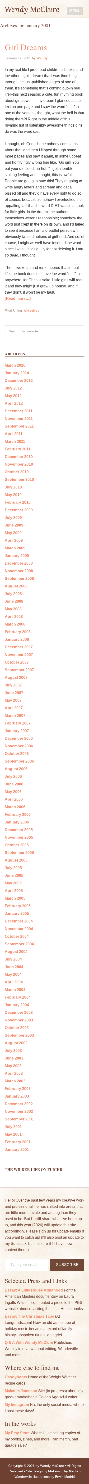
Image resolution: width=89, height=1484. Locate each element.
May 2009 (13, 533)
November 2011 (19, 419)
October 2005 (17, 845)
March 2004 (15, 990)
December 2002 (19, 1104)
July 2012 (13, 388)
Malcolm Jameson (21, 1391)
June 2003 (14, 1058)
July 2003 (13, 1051)
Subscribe (67, 1265)
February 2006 (18, 815)
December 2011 (19, 411)
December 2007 (19, 647)
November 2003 (19, 1020)
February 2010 (18, 502)
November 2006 (19, 746)
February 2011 (17, 449)
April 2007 (14, 708)
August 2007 (16, 677)
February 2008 (18, 632)
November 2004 (19, 929)
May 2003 (13, 1066)
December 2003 (19, 1013)
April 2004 (14, 982)
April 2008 (14, 617)
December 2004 (19, 921)
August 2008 (16, 586)
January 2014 (17, 373)
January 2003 (17, 1096)
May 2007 (13, 700)
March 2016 (15, 365)
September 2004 (19, 944)
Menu (75, 11)
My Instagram (17, 1405)
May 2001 (13, 1134)
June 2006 (14, 784)
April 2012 (14, 403)
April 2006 (14, 799)
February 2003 (18, 1089)
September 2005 (19, 853)
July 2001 (13, 1127)
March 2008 (15, 624)
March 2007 (15, 716)
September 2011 (19, 426)
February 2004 (18, 997)
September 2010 (19, 480)
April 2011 (14, 434)
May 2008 (13, 609)
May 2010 (13, 495)
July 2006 (13, 776)
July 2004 (13, 959)
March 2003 (15, 1081)
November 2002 (19, 1111)
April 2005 (14, 891)
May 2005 (13, 883)
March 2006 (15, 807)
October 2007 (17, 662)
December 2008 (19, 563)
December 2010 (19, 457)
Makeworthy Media (63, 1471)
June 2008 (14, 601)
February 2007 (18, 723)
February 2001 (18, 1142)
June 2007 (14, 693)
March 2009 (15, 548)
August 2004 (16, 952)
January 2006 (17, 822)
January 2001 (17, 1150)
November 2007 (19, 655)
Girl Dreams (26, 47)
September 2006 (19, 761)
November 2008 (19, 571)
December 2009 (19, 510)
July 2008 (13, 594)
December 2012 (19, 381)
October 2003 (17, 1028)
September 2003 (19, 1035)
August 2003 (16, 1043)
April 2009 (14, 540)
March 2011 (15, 441)
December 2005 (19, 830)
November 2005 (19, 837)
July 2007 (13, 685)
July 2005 (13, 868)
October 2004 (17, 936)
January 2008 (17, 639)
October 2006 (17, 754)
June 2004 (14, 967)
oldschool (32, 310)
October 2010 (17, 472)
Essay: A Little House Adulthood (34, 1290)
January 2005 (17, 914)
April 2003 (14, 1073)
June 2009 (14, 525)
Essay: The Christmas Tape (29, 1316)
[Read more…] (18, 298)
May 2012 (13, 396)
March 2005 (15, 898)
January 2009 (17, 556)
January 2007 (17, 731)
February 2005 (18, 906)
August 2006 (16, 769)
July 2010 (13, 487)
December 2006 (19, 738)
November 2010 (19, 464)
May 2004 (13, 974)
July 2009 (13, 518)
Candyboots (16, 1377)
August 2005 (16, 860)
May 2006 (13, 792)
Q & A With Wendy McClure (29, 1343)
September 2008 (19, 579)
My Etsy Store (17, 1433)
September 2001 (19, 1119)
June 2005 (14, 875)
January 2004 (17, 1005)
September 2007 (19, 670)
